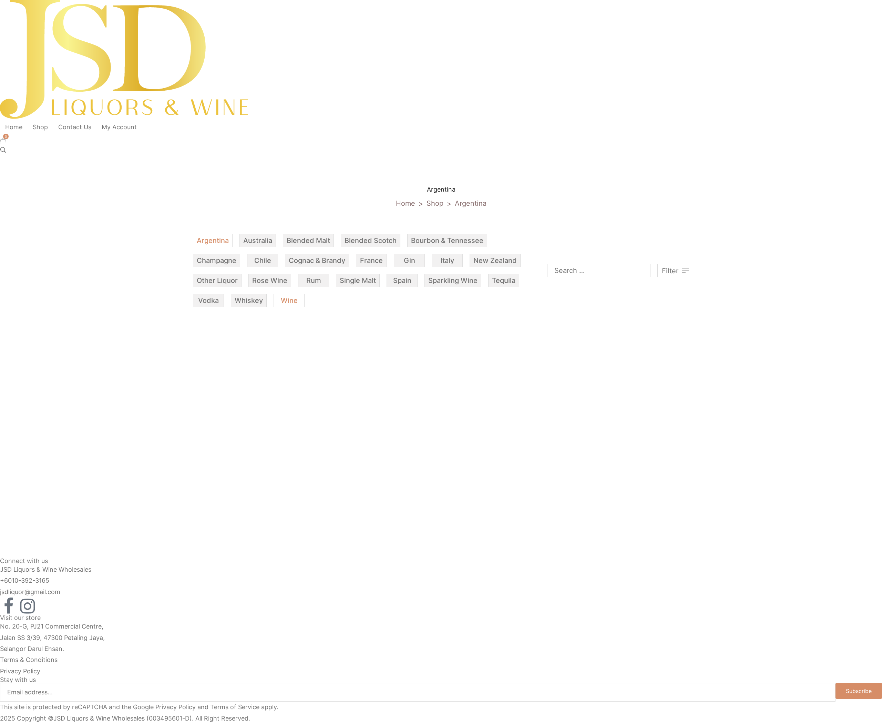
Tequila (503, 280)
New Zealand (495, 260)
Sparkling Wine (453, 280)
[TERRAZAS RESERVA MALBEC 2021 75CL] (252, 386)
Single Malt (358, 280)
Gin (409, 260)
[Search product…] (3, 150)
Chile (262, 260)
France (371, 260)
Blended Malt (308, 240)
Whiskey (249, 300)
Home (405, 203)
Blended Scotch (371, 240)
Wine (289, 300)
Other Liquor (217, 280)
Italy (447, 260)
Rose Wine (269, 280)
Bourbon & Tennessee (447, 240)
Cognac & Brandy (317, 260)
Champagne (216, 260)
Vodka (208, 300)
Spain (402, 280)
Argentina (213, 240)
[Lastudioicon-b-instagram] (27, 606)
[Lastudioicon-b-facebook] (8, 606)
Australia (257, 240)
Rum (313, 280)
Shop (435, 203)
